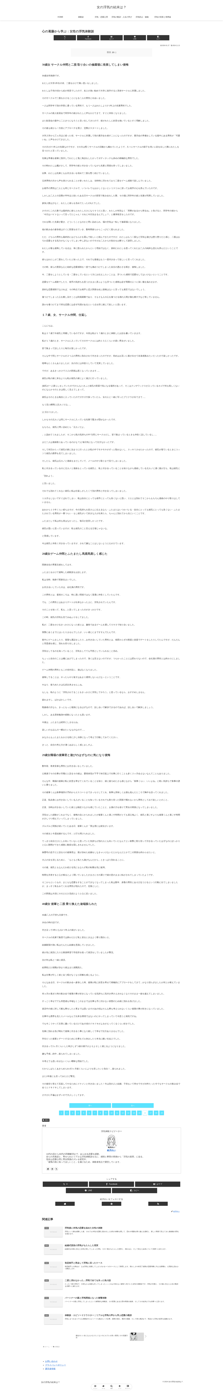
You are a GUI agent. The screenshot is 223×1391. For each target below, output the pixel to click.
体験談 (47, 1120)
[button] (158, 37)
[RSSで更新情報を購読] (56, 1169)
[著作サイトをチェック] (48, 1169)
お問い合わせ (51, 1361)
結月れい (111, 1150)
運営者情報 (50, 1369)
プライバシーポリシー (55, 1365)
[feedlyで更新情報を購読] (52, 1169)
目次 (109, 52)
